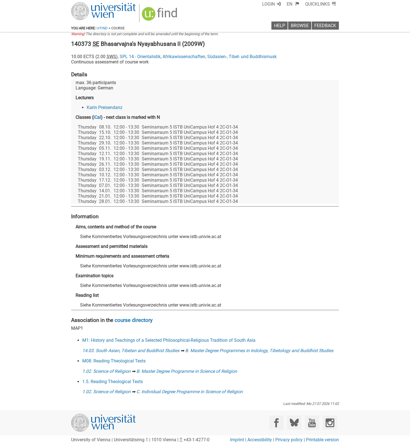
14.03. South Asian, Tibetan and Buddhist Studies (130, 350)
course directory (134, 320)
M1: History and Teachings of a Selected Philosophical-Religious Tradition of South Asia (168, 340)
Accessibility (259, 439)
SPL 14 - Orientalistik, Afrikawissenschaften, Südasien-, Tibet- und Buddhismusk (198, 56)
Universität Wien (90, 5)
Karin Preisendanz (104, 107)
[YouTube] (312, 423)
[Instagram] (330, 423)
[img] (160, 15)
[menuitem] (293, 4)
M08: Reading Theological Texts (114, 361)
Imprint (237, 439)
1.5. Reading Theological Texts (112, 381)
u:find (102, 28)
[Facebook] (276, 423)
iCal (97, 117)
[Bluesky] (294, 423)
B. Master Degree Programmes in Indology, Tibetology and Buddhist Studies (259, 350)
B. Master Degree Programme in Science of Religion (186, 371)
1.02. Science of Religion (106, 371)
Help (279, 25)
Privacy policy (289, 439)
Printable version (322, 439)
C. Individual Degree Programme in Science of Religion (189, 391)
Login (268, 4)
